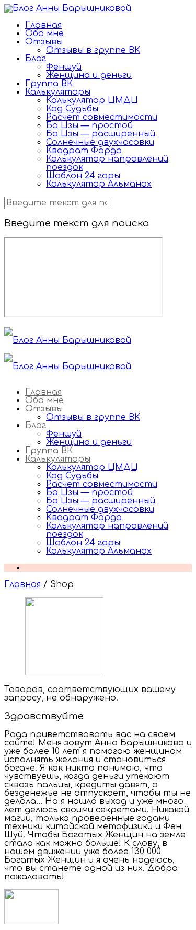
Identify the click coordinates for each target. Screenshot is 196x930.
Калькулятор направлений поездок (107, 163)
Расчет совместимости (101, 117)
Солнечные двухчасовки (100, 142)
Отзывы (44, 42)
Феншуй (64, 67)
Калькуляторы (57, 92)
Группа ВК (49, 83)
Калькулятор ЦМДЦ (92, 100)
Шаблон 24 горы (83, 175)
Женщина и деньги (89, 75)
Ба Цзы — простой (89, 125)
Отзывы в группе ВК (93, 50)
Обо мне (44, 33)
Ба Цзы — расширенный (100, 134)
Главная (43, 25)
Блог (35, 58)
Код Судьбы (72, 108)
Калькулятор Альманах (99, 184)
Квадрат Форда (84, 150)
